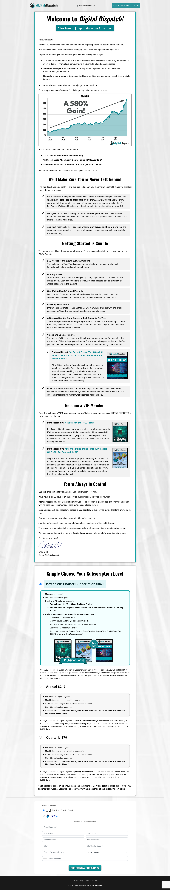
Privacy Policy (78, 881)
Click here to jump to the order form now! (85, 28)
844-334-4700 (124, 785)
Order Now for (85, 868)
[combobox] (45, 858)
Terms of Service (91, 881)
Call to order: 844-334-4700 (126, 5)
